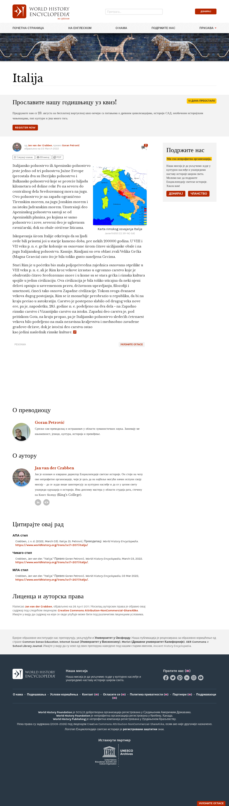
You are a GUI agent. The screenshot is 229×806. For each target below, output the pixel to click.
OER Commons (196, 641)
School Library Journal (27, 646)
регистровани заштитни (140, 729)
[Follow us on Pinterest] (180, 679)
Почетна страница (28, 28)
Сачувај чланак (23, 157)
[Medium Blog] (46, 502)
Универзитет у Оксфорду (112, 638)
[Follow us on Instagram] (194, 679)
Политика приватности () (149, 694)
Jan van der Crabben (40, 145)
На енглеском (79, 28)
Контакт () (90, 694)
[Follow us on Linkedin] (187, 679)
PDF (57, 157)
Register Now (25, 127)
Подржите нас (163, 28)
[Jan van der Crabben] (38, 502)
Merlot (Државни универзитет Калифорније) (153, 641)
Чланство (199, 193)
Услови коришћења (64, 694)
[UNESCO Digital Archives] (114, 755)
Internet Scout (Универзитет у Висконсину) (90, 641)
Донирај (176, 193)
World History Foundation (55, 712)
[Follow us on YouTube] (201, 679)
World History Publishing (69, 719)
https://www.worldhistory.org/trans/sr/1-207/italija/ (51, 545)
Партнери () (182, 694)
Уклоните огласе (131, 344)
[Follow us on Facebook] (166, 679)
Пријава (206, 28)
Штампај (42, 157)
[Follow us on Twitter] (173, 679)
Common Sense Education (40, 641)
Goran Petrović (70, 145)
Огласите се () (114, 694)
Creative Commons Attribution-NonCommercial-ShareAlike (98, 610)
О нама (121, 28)
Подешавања (36, 694)
